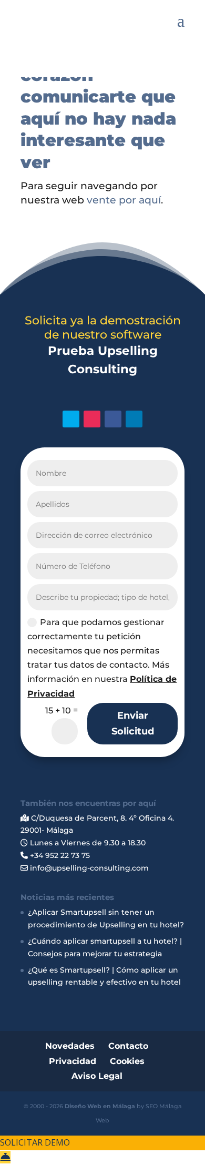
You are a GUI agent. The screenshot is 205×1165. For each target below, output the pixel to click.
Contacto (128, 1046)
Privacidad (72, 1061)
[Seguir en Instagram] (92, 419)
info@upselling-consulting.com (88, 868)
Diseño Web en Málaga (100, 1106)
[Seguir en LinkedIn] (134, 419)
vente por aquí (124, 200)
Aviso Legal (96, 1076)
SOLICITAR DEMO (35, 1142)
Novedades (70, 1046)
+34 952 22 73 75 (59, 855)
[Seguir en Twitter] (71, 419)
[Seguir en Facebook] (113, 419)
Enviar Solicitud (132, 724)
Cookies (127, 1061)
